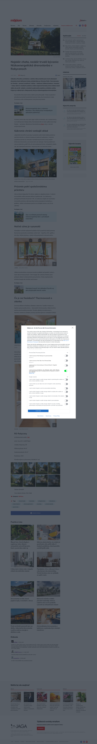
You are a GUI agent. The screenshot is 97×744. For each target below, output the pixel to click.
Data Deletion (40, 415)
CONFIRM (38, 410)
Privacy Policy (56, 415)
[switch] (66, 356)
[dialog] (48, 372)
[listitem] (48, 352)
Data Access (48, 415)
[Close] (73, 328)
